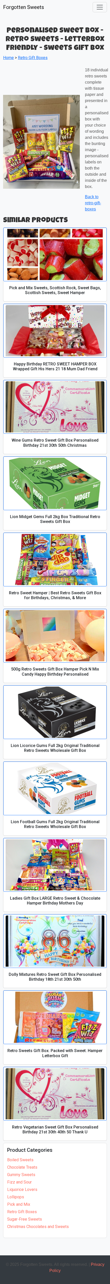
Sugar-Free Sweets (24, 1219)
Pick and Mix (18, 1204)
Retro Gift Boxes (22, 1211)
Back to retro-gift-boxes (93, 203)
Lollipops (15, 1196)
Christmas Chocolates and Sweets (38, 1226)
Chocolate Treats (22, 1167)
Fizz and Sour (19, 1182)
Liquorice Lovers (22, 1189)
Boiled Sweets (20, 1159)
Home (8, 57)
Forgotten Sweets (23, 7)
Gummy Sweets (21, 1174)
